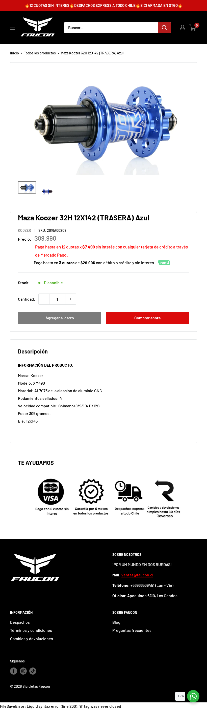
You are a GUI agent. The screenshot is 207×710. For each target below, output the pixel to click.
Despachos (20, 622)
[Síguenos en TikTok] (32, 670)
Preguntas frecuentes (131, 630)
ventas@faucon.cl (137, 574)
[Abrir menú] (12, 28)
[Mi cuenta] (182, 27)
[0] (193, 28)
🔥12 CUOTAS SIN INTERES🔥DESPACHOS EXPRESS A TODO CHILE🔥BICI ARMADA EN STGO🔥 (104, 5)
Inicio (14, 53)
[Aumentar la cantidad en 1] (70, 299)
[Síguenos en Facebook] (13, 670)
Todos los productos (40, 53)
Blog (116, 622)
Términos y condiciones (31, 630)
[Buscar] (164, 27)
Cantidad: (26, 299)
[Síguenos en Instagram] (23, 670)
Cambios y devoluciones (31, 638)
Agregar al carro (59, 317)
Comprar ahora (147, 317)
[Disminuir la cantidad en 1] (44, 299)
